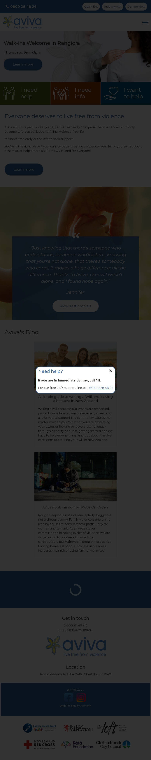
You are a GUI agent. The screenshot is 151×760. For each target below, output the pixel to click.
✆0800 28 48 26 (101, 388)
